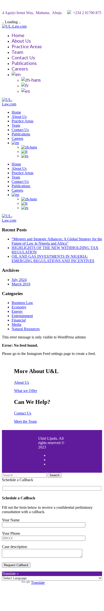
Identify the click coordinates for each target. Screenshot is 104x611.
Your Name (11, 520)
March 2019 (21, 284)
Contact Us (23, 57)
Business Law (22, 303)
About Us (21, 41)
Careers (20, 68)
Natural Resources (26, 329)
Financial (19, 320)
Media (16, 324)
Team (17, 52)
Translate (38, 582)
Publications (24, 63)
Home (18, 35)
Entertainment (22, 316)
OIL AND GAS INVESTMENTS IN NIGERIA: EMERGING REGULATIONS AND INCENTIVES (53, 258)
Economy (19, 307)
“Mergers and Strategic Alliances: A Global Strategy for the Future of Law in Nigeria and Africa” (57, 241)
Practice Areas (27, 46)
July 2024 (19, 280)
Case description (14, 547)
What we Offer (25, 391)
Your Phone (11, 533)
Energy (17, 311)
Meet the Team (25, 421)
